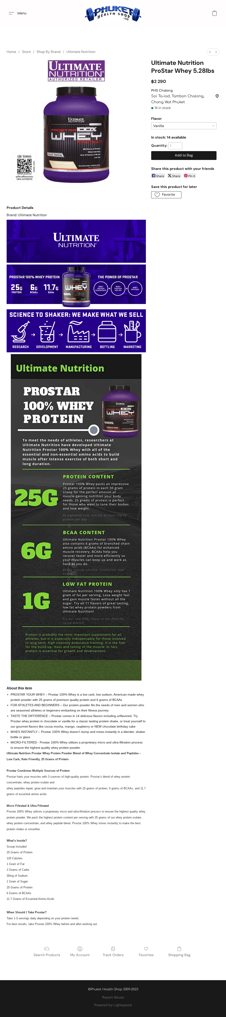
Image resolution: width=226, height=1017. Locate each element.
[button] (113, 13)
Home (11, 51)
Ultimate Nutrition (80, 51)
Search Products (47, 955)
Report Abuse (113, 997)
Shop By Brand (48, 51)
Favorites (146, 955)
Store (26, 51)
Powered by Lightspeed (113, 1005)
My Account (80, 955)
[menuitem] (210, 52)
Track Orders (113, 955)
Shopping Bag (179, 955)
